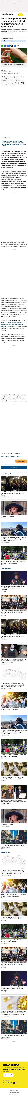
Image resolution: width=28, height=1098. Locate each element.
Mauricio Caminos (5, 664)
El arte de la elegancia (7, 516)
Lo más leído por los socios (8, 474)
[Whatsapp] (2, 46)
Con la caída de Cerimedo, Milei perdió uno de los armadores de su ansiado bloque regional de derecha (14, 660)
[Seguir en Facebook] (6, 1083)
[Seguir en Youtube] (14, 1083)
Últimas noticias (5, 852)
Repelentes (13, 456)
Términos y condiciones (14, 1094)
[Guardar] (18, 46)
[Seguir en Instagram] (11, 1083)
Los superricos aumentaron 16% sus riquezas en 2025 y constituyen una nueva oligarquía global (13, 801)
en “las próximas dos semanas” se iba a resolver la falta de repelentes (12, 324)
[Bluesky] (8, 46)
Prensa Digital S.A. (14, 1090)
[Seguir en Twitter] (4, 1083)
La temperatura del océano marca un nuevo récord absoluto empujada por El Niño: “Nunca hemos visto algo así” (13, 685)
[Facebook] (5, 46)
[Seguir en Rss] (16, 1083)
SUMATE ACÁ (8, 1075)
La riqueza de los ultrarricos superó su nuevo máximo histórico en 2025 (12, 778)
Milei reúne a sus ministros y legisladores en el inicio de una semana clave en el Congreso (13, 587)
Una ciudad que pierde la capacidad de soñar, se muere (12, 846)
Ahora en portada (6, 568)
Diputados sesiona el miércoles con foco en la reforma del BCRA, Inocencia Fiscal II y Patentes (14, 612)
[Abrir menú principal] (26, 14)
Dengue (7, 456)
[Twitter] (11, 46)
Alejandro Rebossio (5, 542)
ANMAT (19, 456)
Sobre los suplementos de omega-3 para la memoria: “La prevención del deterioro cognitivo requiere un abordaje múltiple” (13, 1012)
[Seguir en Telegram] (8, 1083)
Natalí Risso (3, 805)
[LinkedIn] (15, 46)
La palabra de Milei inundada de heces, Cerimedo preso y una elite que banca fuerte (12, 493)
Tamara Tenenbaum (5, 518)
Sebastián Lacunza (5, 496)
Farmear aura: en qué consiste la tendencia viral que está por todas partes (13, 708)
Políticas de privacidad (14, 1092)
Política (2, 456)
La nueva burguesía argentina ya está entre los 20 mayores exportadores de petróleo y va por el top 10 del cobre (14, 538)
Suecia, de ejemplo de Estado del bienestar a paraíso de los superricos (13, 562)
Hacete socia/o (20, 14)
